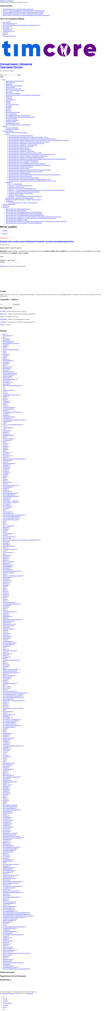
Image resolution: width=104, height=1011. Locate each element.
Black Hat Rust (7, 367)
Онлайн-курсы (10, 201)
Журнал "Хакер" (7, 861)
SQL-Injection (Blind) (8, 722)
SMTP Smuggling (7, 711)
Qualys (4, 652)
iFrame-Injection (7, 512)
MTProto (5, 583)
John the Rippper (7, 533)
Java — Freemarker (8, 526)
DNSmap (5, 443)
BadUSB (5, 356)
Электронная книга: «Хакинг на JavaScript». (20, 176)
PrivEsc (5, 640)
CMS (4, 404)
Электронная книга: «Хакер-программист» (20, 149)
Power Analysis (7, 636)
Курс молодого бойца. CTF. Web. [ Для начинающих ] (22, 202)
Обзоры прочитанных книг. (10, 891)
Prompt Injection (7, 641)
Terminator (6, 742)
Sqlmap (5, 728)
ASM (4, 353)
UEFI (4, 761)
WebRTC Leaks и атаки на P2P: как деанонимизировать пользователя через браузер (26, 15)
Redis (4, 668)
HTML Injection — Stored (9, 502)
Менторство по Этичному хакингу (12, 881)
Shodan (5, 705)
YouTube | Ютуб (7, 820)
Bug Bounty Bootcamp (9, 379)
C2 (3, 388)
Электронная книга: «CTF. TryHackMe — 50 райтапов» (23, 162)
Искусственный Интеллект (10, 864)
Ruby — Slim (6, 688)
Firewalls (5, 470)
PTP (4, 647)
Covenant (5, 415)
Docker (5, 445)
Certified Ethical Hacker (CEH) (13, 89)
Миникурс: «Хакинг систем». (16, 195)
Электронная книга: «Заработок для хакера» (20, 167)
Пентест (5, 905)
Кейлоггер (8, 110)
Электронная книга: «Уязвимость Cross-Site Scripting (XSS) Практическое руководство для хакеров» (33, 216)
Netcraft (5, 593)
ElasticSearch (6, 452)
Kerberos (5, 541)
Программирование (8, 23)
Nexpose (5, 596)
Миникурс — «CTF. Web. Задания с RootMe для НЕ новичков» (25, 196)
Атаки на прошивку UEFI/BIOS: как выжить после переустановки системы (23, 12)
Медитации (6, 880)
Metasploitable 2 (7, 565)
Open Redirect (6, 605)
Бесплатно (6, 207)
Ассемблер (8, 107)
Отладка (5, 898)
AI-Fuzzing (5, 339)
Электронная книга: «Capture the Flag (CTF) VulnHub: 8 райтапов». (24, 223)
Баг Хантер (6, 830)
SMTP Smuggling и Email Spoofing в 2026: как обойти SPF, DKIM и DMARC (23, 14)
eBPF (4, 451)
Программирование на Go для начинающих (18, 115)
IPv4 (4, 523)
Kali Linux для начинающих (13, 93)
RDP (4, 661)
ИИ (4, 863)
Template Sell (29, 993)
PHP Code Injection (8, 629)
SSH (4, 730)
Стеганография (7, 933)
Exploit (4, 462)
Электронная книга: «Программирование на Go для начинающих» (26, 163)
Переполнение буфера (9, 906)
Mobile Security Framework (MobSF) (12, 576)
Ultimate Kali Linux (8, 31)
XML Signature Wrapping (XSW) (11, 810)
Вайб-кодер (6, 842)
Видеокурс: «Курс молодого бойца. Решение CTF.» (22, 188)
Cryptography (6, 421)
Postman (5, 635)
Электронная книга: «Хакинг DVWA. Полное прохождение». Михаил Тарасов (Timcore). (32, 181)
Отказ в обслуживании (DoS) (11, 897)
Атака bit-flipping (7, 827)
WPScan (5, 799)
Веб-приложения (7, 845)
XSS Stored (6, 819)
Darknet (5, 432)
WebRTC (5, 783)
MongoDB (5, 579)
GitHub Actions (7, 482)
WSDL (4, 802)
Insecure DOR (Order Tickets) (10, 518)
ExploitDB (5, 465)
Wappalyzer (6, 774)
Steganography (7, 733)
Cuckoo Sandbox (7, 427)
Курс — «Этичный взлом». (15, 184)
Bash (4, 357)
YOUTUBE (2, 311)
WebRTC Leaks (7, 785)
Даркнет (5, 858)
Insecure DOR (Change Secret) (11, 516)
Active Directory (7, 335)
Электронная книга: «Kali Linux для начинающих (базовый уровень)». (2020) (29, 179)
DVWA (4, 34)
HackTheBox (9, 92)
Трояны (5, 936)
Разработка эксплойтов (9, 919)
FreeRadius (6, 473)
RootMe (5, 682)
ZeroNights (9, 106)
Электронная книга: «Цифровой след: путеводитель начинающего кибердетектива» (32, 139)
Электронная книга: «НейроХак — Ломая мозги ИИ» (22, 145)
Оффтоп (5, 900)
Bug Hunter (6, 381)
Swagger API (6, 739)
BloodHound (6, 368)
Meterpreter (6, 568)
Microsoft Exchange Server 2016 (11, 571)
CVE (4, 429)
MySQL (5, 586)
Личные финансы (7, 877)
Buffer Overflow (7, 376)
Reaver (5, 663)
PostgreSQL (6, 633)
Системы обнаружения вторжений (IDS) (14, 926)
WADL (4, 772)
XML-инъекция (7, 811)
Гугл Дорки (6, 856)
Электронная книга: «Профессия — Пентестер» (21, 151)
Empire (5, 457)
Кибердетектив (7, 869)
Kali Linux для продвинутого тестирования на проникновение (20, 25)
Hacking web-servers (8, 494)
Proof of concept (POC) (9, 643)
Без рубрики (6, 831)
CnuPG (4, 406)
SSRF (4, 732)
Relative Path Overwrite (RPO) (11, 669)
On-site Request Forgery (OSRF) (11, 604)
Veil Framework (7, 764)
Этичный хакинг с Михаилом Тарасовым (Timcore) (16, 65)
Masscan (5, 560)
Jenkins (5, 530)
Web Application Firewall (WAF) (11, 777)
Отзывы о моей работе (12, 128)
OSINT (4, 613)
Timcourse (5, 750)
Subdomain (6, 735)
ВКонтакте (6, 855)
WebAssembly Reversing (9, 781)
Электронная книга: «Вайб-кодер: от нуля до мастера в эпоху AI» (26, 143)
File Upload (6, 468)
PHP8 (4, 630)
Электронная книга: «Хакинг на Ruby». (19, 168)
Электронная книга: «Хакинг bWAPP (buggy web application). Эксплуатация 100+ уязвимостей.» (34, 174)
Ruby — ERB (6, 686)
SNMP (4, 713)
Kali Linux (5, 22)
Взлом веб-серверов (8, 850)
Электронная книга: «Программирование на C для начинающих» (24, 212)
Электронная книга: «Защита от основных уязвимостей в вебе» (26, 157)
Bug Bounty (6, 27)
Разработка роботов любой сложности (16, 132)
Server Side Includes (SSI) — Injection (12, 694)
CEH (4, 392)
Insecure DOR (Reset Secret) (10, 519)
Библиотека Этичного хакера (11, 836)
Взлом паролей (7, 852)
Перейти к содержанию (6, 1)
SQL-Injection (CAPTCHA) (9, 724)
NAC (4, 588)
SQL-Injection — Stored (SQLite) (11, 719)
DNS (4, 441)
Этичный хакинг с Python (13, 123)
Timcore (12, 266)
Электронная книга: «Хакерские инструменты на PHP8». (23, 178)
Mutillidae (5, 585)
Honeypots (6, 499)
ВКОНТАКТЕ (3, 314)
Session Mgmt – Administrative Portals (13, 700)
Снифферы (6, 930)
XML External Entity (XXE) (9, 806)
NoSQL (5, 601)
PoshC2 (5, 632)
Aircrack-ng (6, 340)
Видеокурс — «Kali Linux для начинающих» (20, 185)
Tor (4, 753)
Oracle (4, 610)
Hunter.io (5, 509)
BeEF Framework (10, 82)
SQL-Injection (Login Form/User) (11, 725)
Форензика (6, 944)
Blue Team (6, 370)
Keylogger (5, 543)
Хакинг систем (7, 955)
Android (5, 345)
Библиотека (6, 206)
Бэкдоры (8, 109)
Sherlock (5, 703)
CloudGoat (5, 401)
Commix (5, 410)
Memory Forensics (8, 562)
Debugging (6, 434)
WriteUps (5, 800)
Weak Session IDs (7, 775)
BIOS (4, 365)
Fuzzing (5, 476)
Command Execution (8, 407)
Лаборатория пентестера (13, 112)
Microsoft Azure (7, 569)
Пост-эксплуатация (11, 114)
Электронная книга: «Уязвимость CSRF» (17, 220)
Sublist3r (5, 736)
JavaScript (5, 527)
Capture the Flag (10, 87)
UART (4, 760)
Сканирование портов (9, 928)
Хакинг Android (7, 947)
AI (3, 337)
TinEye (4, 752)
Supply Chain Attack (8, 738)
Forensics (5, 471)
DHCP (4, 437)
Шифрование (6, 961)
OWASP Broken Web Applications (12, 619)
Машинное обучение (9, 878)
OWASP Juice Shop (8, 621)
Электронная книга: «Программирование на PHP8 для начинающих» (25, 215)
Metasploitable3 (7, 566)
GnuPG (5, 484)
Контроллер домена (8, 870)
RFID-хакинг (6, 679)
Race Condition (7, 654)
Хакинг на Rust (7, 951)
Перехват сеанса (7, 908)
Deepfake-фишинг (8, 435)
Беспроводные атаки (9, 834)
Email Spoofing (7, 455)
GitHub (5, 480)
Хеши (4, 958)
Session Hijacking (7, 699)
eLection (5, 454)
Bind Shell (5, 363)
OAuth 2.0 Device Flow (8, 602)
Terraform (5, 744)
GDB (4, 477)
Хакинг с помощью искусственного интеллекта (16, 953)
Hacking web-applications (9, 493)
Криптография (7, 872)
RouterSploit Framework (9, 683)
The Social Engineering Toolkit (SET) (12, 746)
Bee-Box (5, 359)
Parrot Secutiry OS (8, 625)
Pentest (5, 627)
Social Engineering (8, 714)
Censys (5, 393)
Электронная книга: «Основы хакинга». (19, 173)
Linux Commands (7, 552)
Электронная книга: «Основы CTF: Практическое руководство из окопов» (29, 142)
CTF (4, 426)
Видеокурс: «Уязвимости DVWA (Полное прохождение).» (24, 192)
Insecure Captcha (7, 513)
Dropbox (5, 446)
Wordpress (6, 794)
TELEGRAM (3, 322)
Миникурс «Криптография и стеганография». (20, 193)
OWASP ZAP (9, 96)
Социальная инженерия (12, 120)
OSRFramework (7, 616)
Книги (7, 134)
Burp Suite (5, 384)
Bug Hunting (6, 28)
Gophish (5, 488)
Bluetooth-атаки (7, 371)
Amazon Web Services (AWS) (10, 343)
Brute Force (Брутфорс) (9, 374)
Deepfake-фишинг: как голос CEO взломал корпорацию (18, 9)
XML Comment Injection (9, 805)
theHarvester (6, 749)
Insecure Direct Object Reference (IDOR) (13, 515)
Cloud (4, 399)
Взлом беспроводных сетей (10, 847)
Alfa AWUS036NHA (8, 342)
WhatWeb (5, 788)
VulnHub (8, 101)
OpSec (4, 608)
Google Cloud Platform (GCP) (10, 485)
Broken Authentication (9, 373)
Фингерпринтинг (7, 941)
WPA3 (4, 797)
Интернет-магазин (8, 131)
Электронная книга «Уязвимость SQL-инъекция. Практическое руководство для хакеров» (31, 218)
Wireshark (8, 103)
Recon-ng (5, 664)
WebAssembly (6, 780)
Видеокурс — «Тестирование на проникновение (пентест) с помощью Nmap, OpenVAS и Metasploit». (36, 190)
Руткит (5, 923)
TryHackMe (9, 98)
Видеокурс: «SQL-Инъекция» (16, 187)
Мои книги (6, 884)
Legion (5, 547)
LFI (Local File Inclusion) (9, 549)
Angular (5, 346)
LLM (4, 554)
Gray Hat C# (6, 491)
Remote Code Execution (9, 671)
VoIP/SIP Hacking (7, 769)
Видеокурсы (9, 182)
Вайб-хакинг (6, 844)
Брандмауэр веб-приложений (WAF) (13, 838)
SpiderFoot (6, 716)
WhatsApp (5, 786)
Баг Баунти (6, 828)
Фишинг (5, 942)
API (4, 348)
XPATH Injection (7, 813)
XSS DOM (5, 816)
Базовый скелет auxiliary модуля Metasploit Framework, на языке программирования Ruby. (37, 241)
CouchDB (5, 413)
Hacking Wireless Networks (10, 496)
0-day (4, 334)
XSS (4, 814)
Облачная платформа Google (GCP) (12, 892)
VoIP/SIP (5, 767)
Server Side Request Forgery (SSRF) (12, 696)
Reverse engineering (8, 675)
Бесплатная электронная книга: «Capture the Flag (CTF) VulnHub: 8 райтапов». (29, 170)
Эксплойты (6, 964)
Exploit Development (8, 463)
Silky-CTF (5, 707)
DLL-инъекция (7, 440)
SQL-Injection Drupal (8, 727)
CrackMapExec (7, 418)
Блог (4, 79)
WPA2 (4, 795)
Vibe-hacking (6, 766)
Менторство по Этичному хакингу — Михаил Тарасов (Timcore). (23, 199)
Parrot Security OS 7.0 (8, 624)
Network (5, 594)
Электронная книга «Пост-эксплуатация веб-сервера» (23, 160)
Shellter (5, 702)
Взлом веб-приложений (9, 849)
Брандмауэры (6, 839)
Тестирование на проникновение (12, 934)
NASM (4, 590)
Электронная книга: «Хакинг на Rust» (18, 148)
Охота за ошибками (8, 36)
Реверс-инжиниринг (11, 118)
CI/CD (4, 398)
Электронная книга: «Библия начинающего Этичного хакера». (25, 171)
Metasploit (3, 238)
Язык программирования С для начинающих (18, 124)
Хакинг (5, 945)
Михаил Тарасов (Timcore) (10, 883)
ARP (4, 351)
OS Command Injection (9, 611)
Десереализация (7, 859)
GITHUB (2, 324)
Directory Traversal (8, 438)
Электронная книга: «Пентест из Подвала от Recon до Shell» (25, 153)
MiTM (4, 574)
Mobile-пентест (7, 577)
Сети (4, 925)
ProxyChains (6, 646)
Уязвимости (6, 30)
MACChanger (6, 555)
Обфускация (6, 895)
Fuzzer (4, 474)
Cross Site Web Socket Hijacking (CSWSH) (14, 420)
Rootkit (5, 680)
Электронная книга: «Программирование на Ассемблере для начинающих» (29, 165)
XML (4, 803)
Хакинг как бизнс (7, 948)
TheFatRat (5, 747)
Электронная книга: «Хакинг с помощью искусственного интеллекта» (27, 156)
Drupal (5, 448)
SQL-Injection (6, 717)
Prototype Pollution (8, 644)
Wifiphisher (6, 789)
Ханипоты (5, 956)
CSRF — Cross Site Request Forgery (15, 90)
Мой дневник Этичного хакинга (14, 81)
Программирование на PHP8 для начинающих (16, 914)
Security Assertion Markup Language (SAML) (15, 693)
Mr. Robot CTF (6, 580)
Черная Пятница (7, 959)
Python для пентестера (9, 650)
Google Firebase (7, 487)
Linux (4, 551)
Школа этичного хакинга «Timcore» (13, 962)
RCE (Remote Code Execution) (10, 660)
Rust (4, 33)
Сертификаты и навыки (12, 129)
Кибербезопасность (8, 867)
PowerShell (6, 638)
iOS (4, 521)
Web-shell (5, 778)
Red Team (5, 666)
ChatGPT (5, 396)
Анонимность (6, 824)
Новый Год (6, 889)
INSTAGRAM (3, 319)
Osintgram (5, 615)
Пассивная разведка (8, 903)
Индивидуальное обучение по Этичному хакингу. (19, 198)
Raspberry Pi (6, 657)
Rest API (5, 674)
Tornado (5, 755)
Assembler (5, 354)
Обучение (5, 894)
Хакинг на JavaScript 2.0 (9, 950)
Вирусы (5, 853)
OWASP (5, 618)
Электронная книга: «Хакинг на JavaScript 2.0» (21, 146)
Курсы (4, 873)
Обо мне (5, 126)
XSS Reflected (6, 817)
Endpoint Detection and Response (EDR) (13, 459)
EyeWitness (6, 466)
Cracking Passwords (8, 416)
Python (5, 649)
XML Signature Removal (9, 808)
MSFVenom (6, 582)
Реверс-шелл (6, 922)
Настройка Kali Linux (8, 887)
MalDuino (5, 557)
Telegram (5, 741)
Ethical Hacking (7, 460)
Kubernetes (6, 544)
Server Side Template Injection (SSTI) (12, 697)
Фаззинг (5, 939)
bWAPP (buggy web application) (14, 85)
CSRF (4, 423)
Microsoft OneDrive (8, 572)
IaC (4, 510)
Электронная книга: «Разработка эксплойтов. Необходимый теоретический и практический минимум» (37, 159)
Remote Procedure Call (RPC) (10, 672)
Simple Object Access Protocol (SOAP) (12, 708)
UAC (4, 758)
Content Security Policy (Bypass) (11, 412)
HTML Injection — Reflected (10, 501)
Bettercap (5, 362)
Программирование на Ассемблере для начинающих (20, 117)
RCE (4, 658)
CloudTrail (5, 402)
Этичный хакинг (7, 965)
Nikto (4, 597)
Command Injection (8, 409)
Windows (5, 791)
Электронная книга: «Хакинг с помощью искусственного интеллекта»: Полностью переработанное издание (38, 140)
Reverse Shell (6, 677)
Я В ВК (2, 316)
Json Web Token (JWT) (9, 537)
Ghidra (4, 479)
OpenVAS (5, 607)
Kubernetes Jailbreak (8, 546)
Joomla (5, 535)
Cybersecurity (6, 431)
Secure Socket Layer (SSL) (9, 691)
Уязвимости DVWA (11, 121)
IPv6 (4, 524)
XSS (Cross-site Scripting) (12, 104)
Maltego (5, 558)
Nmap (4, 599)
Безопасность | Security (9, 833)
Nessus (5, 591)
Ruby (7, 238)
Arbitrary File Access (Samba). (10, 349)
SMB (4, 710)
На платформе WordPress (7, 993)
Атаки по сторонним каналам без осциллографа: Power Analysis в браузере (24, 10)
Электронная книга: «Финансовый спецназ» (20, 135)
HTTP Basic (6, 504)
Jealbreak (5, 529)
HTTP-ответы (7, 507)
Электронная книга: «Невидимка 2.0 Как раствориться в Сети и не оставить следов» (32, 154)
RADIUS (5, 655)
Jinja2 (4, 532)
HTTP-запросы (7, 505)
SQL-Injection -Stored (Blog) (10, 721)
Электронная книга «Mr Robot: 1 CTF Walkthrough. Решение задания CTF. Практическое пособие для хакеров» (36, 221)
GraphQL (5, 490)
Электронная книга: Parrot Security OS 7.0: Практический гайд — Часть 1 (28, 137)
